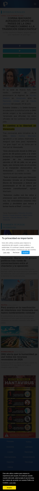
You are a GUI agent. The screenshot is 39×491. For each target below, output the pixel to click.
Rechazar (16, 252)
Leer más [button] (12, 483)
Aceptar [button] (9, 487)
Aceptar (25, 252)
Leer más (6, 252)
